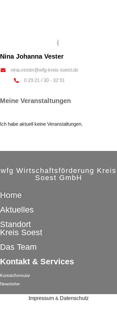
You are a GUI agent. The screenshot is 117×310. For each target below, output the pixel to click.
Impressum (41, 298)
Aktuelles (17, 209)
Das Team (18, 246)
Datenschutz (74, 298)
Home (11, 195)
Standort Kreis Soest (21, 228)
